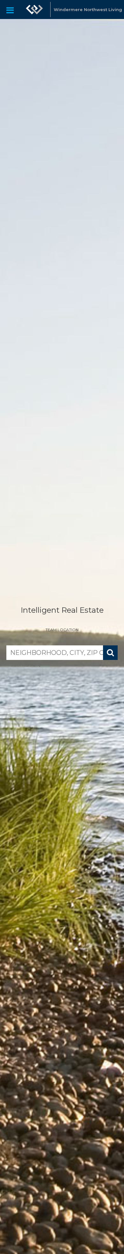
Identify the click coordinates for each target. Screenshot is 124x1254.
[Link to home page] (34, 9)
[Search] (110, 652)
